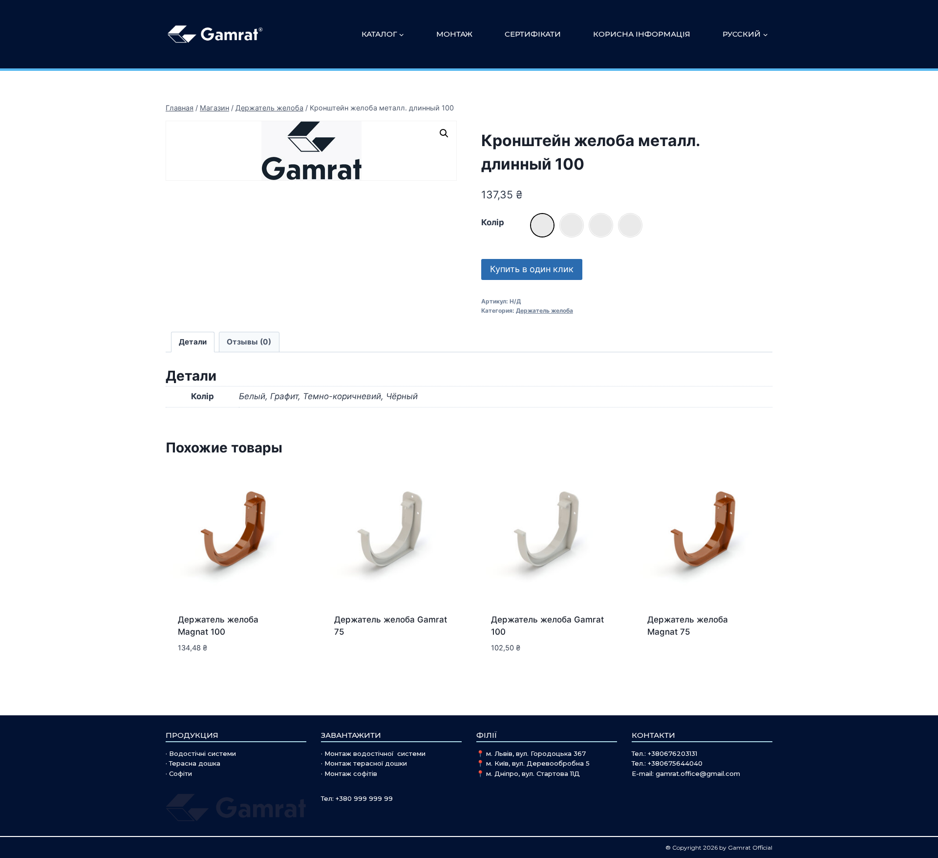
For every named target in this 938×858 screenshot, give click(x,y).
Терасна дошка (194, 763)
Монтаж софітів (350, 773)
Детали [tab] (193, 341)
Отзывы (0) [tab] (249, 341)
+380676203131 (672, 753)
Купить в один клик (532, 269)
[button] (444, 133)
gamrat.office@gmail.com (698, 773)
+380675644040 (675, 763)
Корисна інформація (641, 34)
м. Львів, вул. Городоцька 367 (536, 753)
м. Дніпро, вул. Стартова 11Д (533, 773)
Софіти (180, 773)
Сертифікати (533, 34)
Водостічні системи (202, 753)
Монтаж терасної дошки (365, 763)
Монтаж (454, 34)
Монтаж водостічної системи (375, 753)
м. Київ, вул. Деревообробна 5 (538, 763)
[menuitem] (745, 34)
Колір (492, 222)
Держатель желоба (544, 310)
